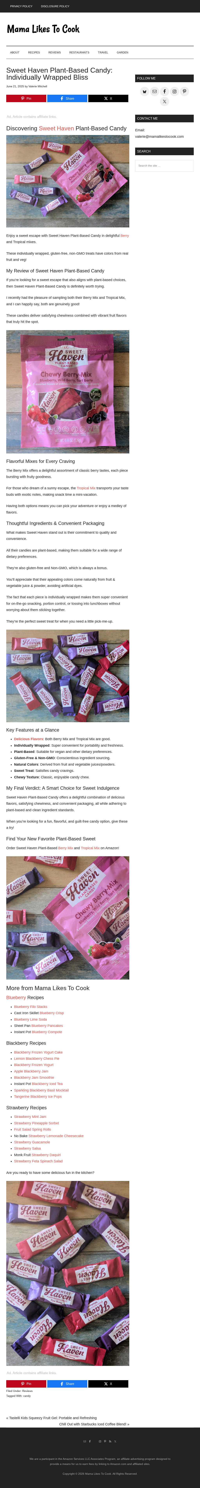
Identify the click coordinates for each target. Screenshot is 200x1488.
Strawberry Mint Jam (30, 1117)
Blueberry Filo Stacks (30, 1007)
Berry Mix (65, 848)
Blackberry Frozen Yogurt (34, 1065)
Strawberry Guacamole (32, 1142)
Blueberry (16, 997)
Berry (125, 236)
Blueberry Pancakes (47, 1026)
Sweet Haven (56, 128)
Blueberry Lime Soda (30, 1019)
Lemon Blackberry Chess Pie (36, 1059)
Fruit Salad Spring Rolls (32, 1129)
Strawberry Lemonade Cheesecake (56, 1136)
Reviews (27, 1390)
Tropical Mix (86, 488)
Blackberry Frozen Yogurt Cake (38, 1052)
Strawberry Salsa (27, 1148)
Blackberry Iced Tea (47, 1084)
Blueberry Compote (47, 1032)
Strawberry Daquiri (46, 1155)
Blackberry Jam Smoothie (34, 1078)
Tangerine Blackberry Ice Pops (38, 1097)
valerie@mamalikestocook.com (159, 137)
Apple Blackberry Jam (31, 1071)
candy (27, 1395)
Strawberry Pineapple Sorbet (36, 1123)
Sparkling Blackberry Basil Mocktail (41, 1090)
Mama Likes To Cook (43, 29)
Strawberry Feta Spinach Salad (38, 1161)
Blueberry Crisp (52, 1013)
